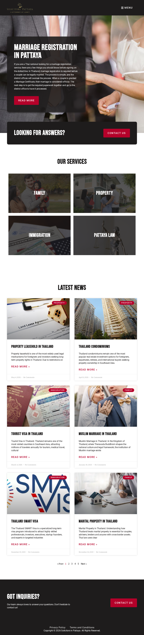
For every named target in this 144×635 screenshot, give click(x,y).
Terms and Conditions (82, 627)
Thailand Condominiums (94, 346)
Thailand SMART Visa (24, 521)
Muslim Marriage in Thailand (98, 434)
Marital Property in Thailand (98, 521)
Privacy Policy (58, 627)
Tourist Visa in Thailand (27, 434)
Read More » (20, 366)
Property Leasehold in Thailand (32, 346)
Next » (84, 563)
